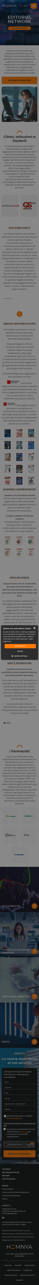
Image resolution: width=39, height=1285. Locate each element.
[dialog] (19, 642)
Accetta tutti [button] (20, 646)
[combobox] (34, 628)
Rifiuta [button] (20, 651)
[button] (19, 656)
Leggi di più (7, 641)
